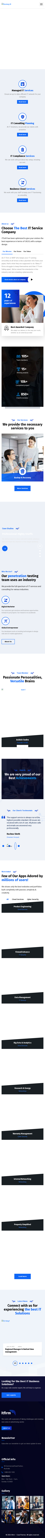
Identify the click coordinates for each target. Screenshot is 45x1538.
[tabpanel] (22, 825)
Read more (22, 102)
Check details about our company (14, 279)
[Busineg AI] (6, 4)
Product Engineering (22, 906)
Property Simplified (22, 1224)
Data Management (23, 997)
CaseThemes (21, 1535)
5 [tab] (28, 1363)
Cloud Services (22, 909)
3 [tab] (22, 1363)
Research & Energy (23, 1088)
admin (20, 1346)
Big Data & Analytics (22, 1043)
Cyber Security (22, 1136)
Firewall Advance (22, 952)
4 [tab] (40, 556)
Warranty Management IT (16, 531)
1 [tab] (40, 544)
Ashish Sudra (22, 739)
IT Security (22, 955)
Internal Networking (22, 1179)
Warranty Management (22, 1133)
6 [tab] (31, 1363)
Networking (22, 1091)
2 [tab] (20, 1363)
